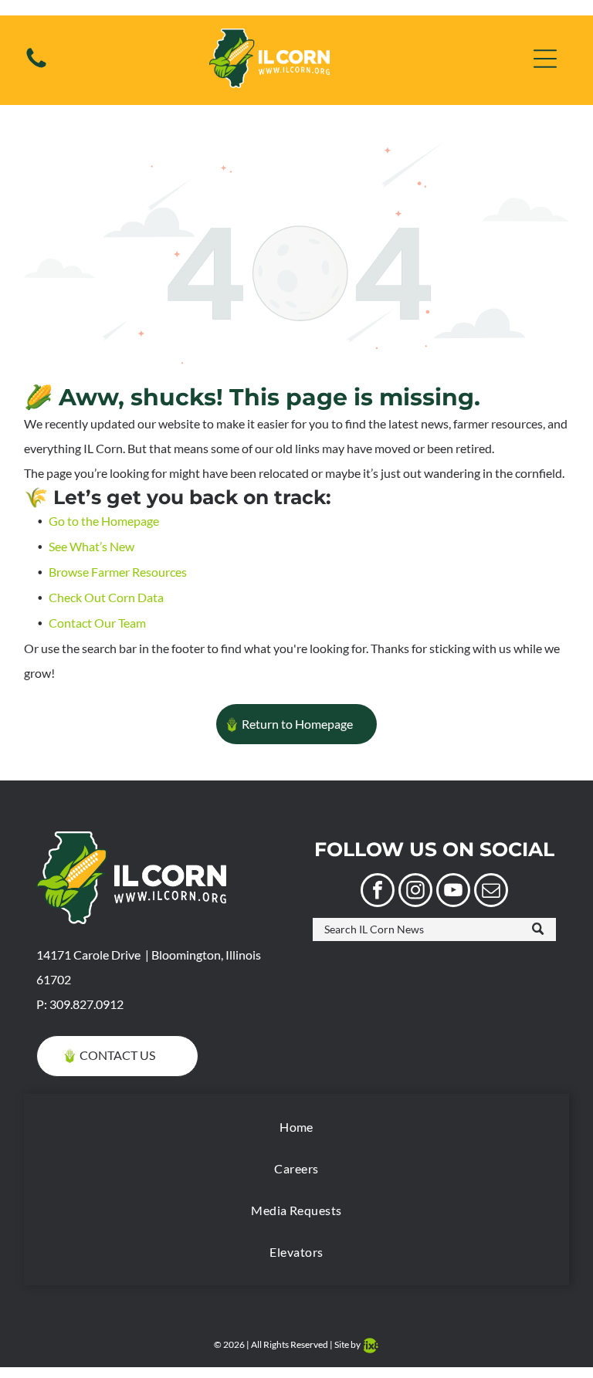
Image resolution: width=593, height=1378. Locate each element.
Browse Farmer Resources (118, 571)
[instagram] (415, 892)
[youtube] (453, 892)
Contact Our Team (97, 622)
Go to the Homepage (104, 520)
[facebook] (378, 892)
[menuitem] (296, 1127)
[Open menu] (545, 58)
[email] (491, 892)
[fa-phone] (36, 66)
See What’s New (91, 546)
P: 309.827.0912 (80, 1004)
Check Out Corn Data (106, 597)
